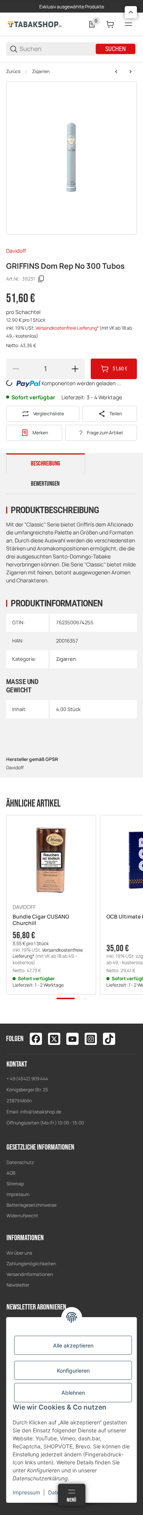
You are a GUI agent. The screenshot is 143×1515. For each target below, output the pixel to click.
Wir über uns (19, 1253)
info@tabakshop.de (40, 1111)
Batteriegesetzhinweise (31, 1205)
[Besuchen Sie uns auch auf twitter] (54, 1039)
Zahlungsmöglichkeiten (31, 1263)
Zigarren (41, 71)
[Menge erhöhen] (75, 369)
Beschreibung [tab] (45, 463)
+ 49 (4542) (18, 1078)
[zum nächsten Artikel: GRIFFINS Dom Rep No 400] (130, 71)
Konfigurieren (73, 1370)
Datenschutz (20, 1162)
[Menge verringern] (15, 369)
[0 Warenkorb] (110, 24)
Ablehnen (73, 1392)
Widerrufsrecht (22, 1215)
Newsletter (17, 1285)
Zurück (13, 71)
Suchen (115, 49)
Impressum (17, 1194)
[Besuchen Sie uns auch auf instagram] (91, 1039)
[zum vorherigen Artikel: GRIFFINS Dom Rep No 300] (116, 71)
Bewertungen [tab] (45, 484)
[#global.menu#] (128, 24)
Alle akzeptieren (73, 1345)
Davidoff (16, 250)
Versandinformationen (29, 1274)
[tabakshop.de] (34, 23)
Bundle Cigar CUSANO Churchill (41, 920)
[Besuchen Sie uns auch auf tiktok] (109, 1039)
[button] (51, 859)
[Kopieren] (41, 279)
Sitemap (15, 1183)
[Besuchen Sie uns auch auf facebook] (36, 1039)
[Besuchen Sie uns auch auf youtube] (72, 1039)
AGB (10, 1173)
